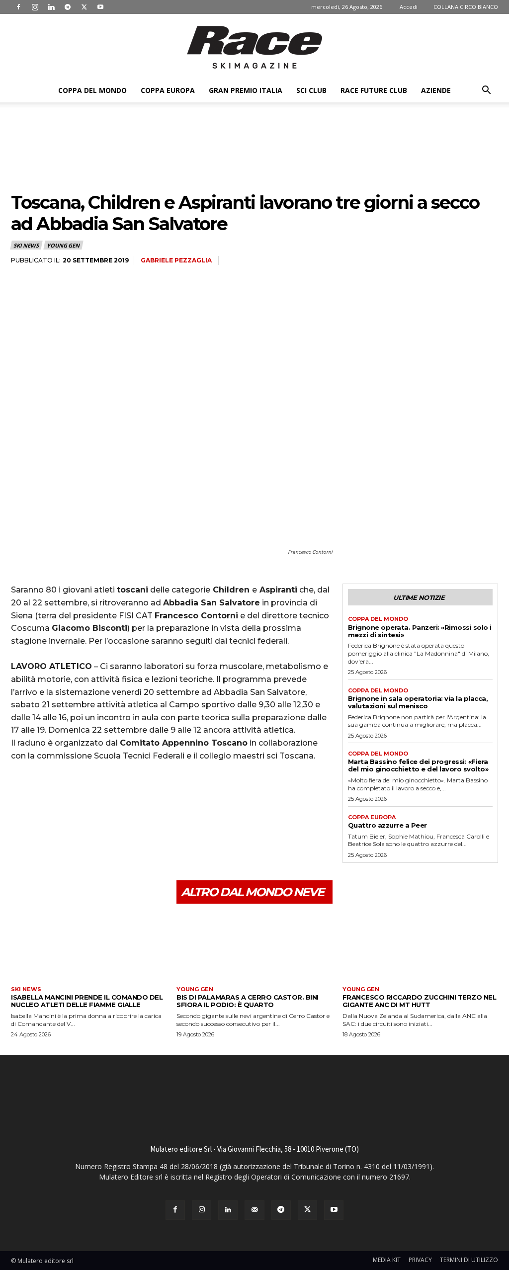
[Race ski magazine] (254, 47)
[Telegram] (67, 7)
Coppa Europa (168, 90)
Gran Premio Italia (245, 90)
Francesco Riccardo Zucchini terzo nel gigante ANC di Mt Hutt (419, 1001)
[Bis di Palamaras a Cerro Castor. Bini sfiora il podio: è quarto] (254, 949)
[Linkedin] (51, 7)
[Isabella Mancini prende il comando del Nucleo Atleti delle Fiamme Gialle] (89, 949)
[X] (84, 7)
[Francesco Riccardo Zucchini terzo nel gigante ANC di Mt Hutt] (420, 949)
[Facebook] (18, 7)
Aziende (436, 90)
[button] (486, 91)
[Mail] (254, 1210)
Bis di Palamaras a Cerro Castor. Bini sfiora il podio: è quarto (247, 1001)
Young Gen (63, 245)
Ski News (25, 245)
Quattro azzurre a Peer (387, 825)
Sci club (311, 90)
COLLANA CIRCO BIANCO (465, 6)
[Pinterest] (67, 786)
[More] (112, 786)
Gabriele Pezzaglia (176, 260)
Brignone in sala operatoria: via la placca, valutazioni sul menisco (418, 702)
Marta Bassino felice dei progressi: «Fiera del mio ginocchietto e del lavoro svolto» (418, 765)
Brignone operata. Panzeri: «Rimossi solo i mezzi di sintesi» (420, 631)
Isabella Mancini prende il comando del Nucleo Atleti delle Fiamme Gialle (87, 1001)
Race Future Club (373, 90)
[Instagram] (34, 7)
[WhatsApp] (89, 786)
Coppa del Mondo (92, 90)
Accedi (409, 6)
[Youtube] (100, 7)
